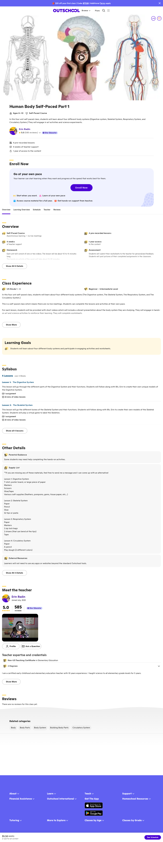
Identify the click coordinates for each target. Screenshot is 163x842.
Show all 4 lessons (14, 430)
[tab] (6, 210)
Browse (85, 10)
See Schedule (152, 837)
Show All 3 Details (14, 572)
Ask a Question (33, 646)
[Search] (104, 10)
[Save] (159, 18)
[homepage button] (66, 10)
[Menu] (108, 10)
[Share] (153, 18)
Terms (102, 3)
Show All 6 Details (14, 266)
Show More (11, 324)
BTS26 (86, 3)
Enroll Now (81, 187)
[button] (81, 666)
